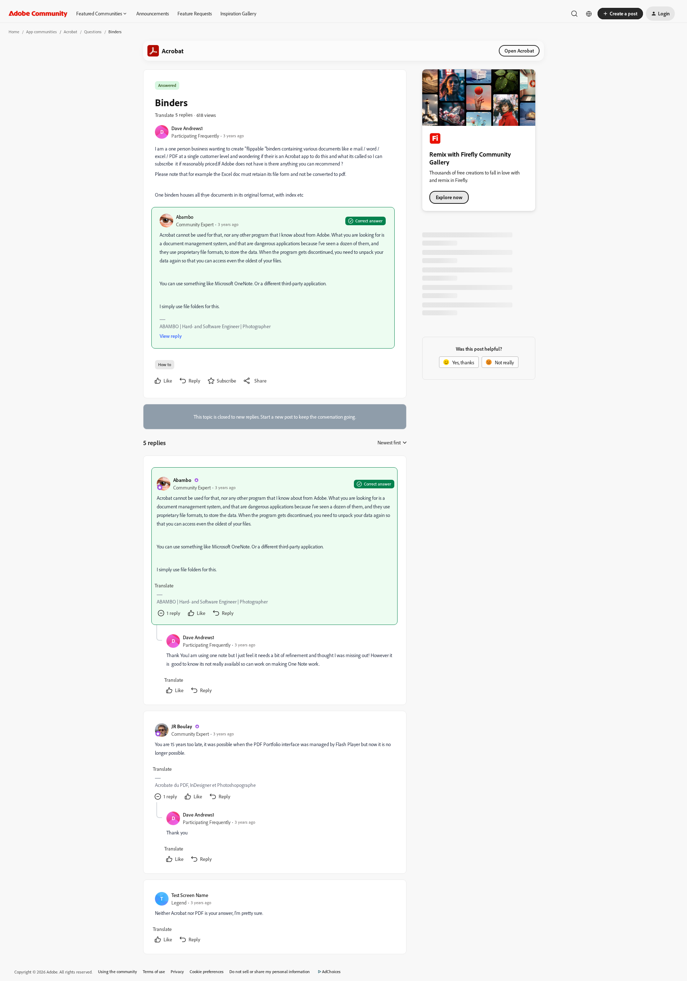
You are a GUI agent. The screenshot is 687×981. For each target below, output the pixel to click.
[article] (274, 546)
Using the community (117, 971)
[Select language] (589, 13)
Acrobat (70, 31)
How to (164, 364)
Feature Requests (194, 13)
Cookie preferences (207, 971)
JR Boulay (181, 726)
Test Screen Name (189, 895)
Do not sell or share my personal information (269, 971)
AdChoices (331, 971)
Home (14, 31)
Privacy (177, 971)
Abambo (184, 217)
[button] (620, 13)
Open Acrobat (519, 51)
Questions (93, 31)
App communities (41, 31)
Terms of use (154, 971)
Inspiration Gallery (238, 13)
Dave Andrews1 (187, 128)
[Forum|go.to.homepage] (38, 13)
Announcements (152, 13)
